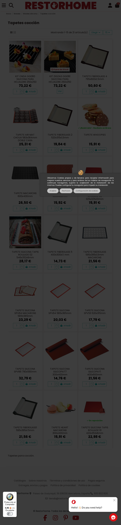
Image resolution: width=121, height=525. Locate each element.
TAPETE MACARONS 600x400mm (25, 195)
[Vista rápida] (38, 51)
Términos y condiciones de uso (67, 480)
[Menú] (15, 493)
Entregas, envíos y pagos (33, 485)
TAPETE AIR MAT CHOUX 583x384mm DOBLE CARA (25, 137)
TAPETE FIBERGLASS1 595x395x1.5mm (25, 429)
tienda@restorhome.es (62, 498)
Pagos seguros (96, 480)
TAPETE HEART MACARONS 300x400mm (59, 430)
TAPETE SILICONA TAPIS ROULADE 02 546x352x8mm (25, 254)
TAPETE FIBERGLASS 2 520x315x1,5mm (60, 136)
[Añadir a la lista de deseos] (38, 45)
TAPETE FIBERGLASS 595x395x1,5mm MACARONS (94, 254)
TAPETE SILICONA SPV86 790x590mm (25, 370)
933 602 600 (101, 493)
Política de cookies (89, 485)
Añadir (32, 91)
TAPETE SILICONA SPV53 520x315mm (95, 312)
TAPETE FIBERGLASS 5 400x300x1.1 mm (60, 253)
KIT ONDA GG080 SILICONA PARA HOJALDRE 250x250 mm (25, 81)
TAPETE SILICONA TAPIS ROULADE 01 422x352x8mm (94, 430)
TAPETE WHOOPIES (95, 134)
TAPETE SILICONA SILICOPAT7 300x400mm (60, 371)
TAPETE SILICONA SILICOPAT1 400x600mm (95, 371)
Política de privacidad (63, 485)
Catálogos (20, 480)
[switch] (10, 514)
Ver (60, 91)
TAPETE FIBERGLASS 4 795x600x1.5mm (94, 78)
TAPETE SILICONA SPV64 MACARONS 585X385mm (25, 313)
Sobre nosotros (38, 480)
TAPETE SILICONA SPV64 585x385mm (60, 312)
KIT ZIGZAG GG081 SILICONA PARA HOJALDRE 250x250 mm (60, 81)
